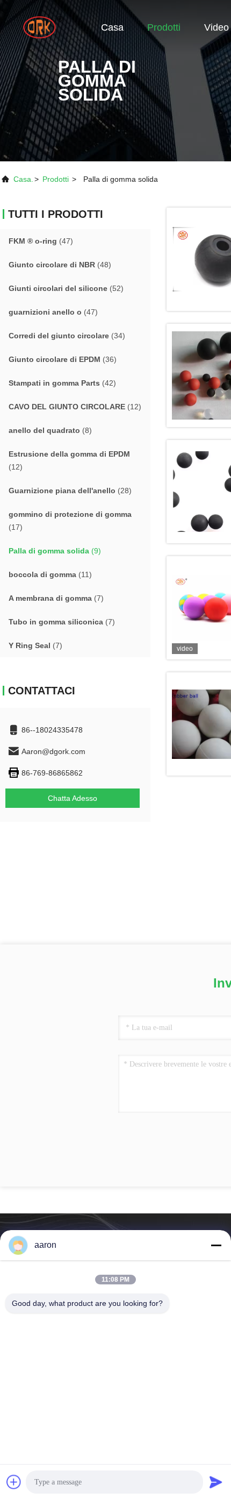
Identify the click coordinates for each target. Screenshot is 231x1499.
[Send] (216, 1482)
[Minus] (216, 1245)
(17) (70, 520)
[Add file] (13, 1482)
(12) (75, 406)
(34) (67, 335)
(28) (70, 490)
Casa (112, 27)
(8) (50, 430)
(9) (55, 550)
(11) (50, 574)
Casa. (23, 179)
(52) (66, 288)
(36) (63, 359)
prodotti (55, 179)
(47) (41, 241)
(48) (60, 264)
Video (216, 27)
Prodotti (164, 27)
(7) (56, 598)
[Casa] (43, 27)
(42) (62, 383)
